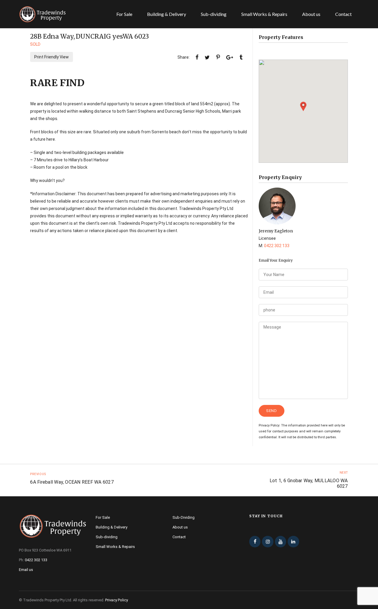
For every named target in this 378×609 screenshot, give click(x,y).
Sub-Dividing (183, 517)
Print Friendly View (51, 57)
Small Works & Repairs (264, 14)
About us (311, 14)
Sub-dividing (214, 14)
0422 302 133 (276, 245)
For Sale (124, 14)
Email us (26, 569)
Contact (343, 14)
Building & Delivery (166, 14)
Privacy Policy (116, 600)
